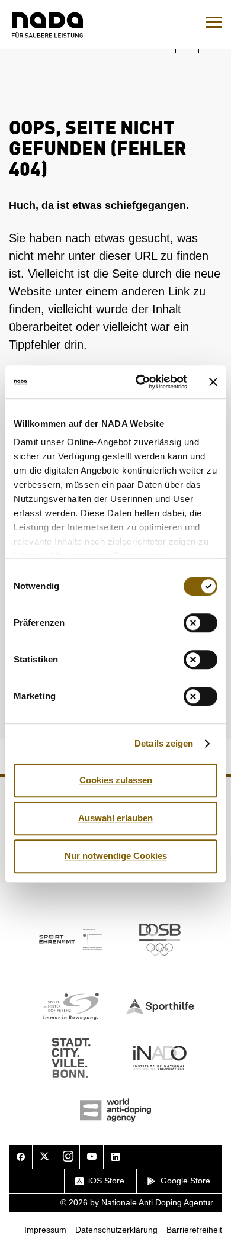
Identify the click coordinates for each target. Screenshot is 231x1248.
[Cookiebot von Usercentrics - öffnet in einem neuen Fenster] (140, 382)
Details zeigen (163, 743)
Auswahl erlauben (115, 818)
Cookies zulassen (115, 780)
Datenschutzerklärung (116, 1229)
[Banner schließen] (213, 382)
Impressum (45, 1229)
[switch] (200, 622)
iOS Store (106, 1180)
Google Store (185, 1180)
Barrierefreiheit (194, 1229)
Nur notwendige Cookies (116, 856)
